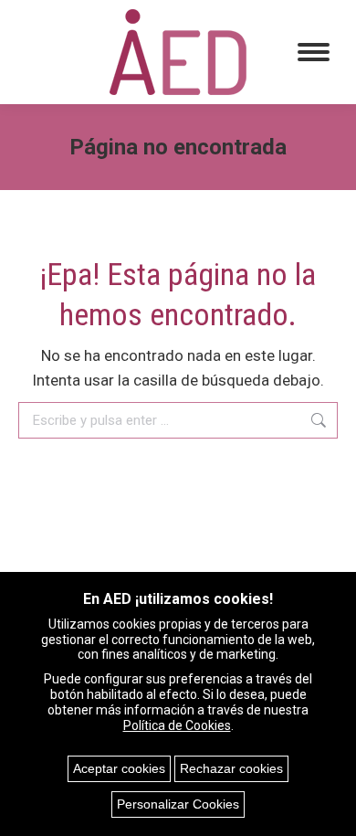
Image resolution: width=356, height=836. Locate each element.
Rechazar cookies (231, 768)
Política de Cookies (177, 725)
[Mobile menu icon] (313, 52)
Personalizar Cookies (178, 804)
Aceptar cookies (119, 768)
